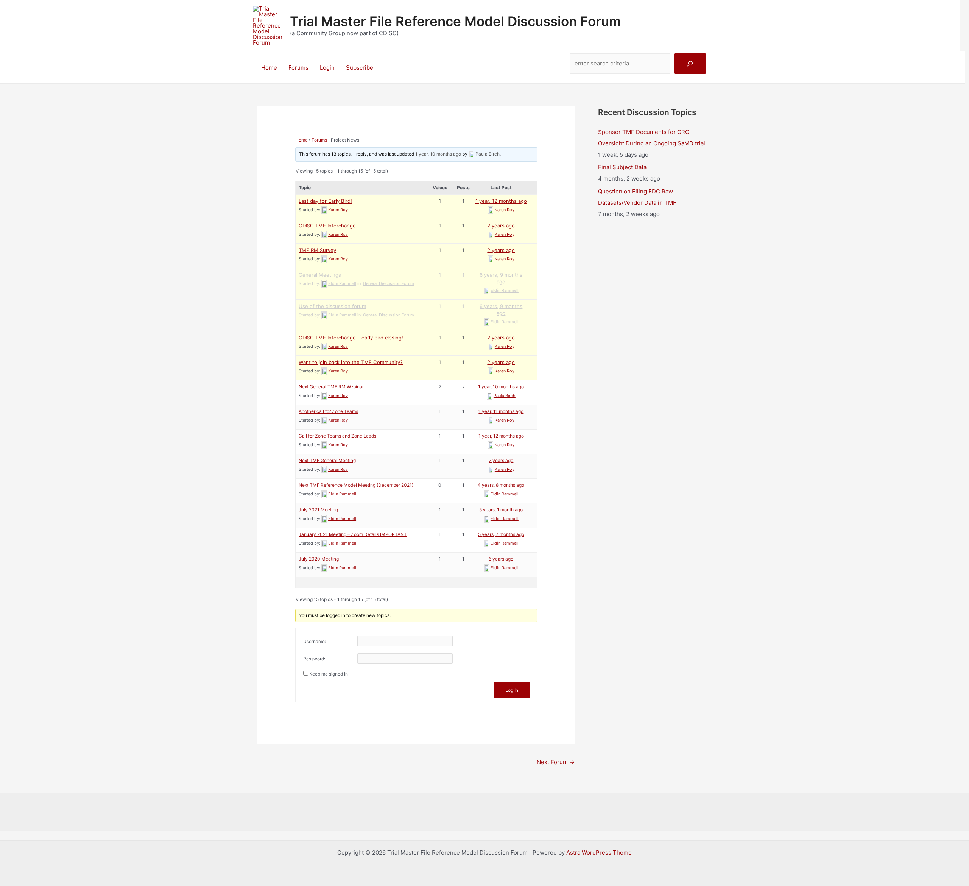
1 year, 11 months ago (500, 411)
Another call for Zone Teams (328, 411)
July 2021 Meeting (318, 509)
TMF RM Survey (317, 250)
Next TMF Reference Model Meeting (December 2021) (356, 485)
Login (327, 67)
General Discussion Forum (388, 283)
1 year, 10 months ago (438, 154)
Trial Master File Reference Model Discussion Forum (455, 21)
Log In (511, 690)
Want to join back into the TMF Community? (351, 362)
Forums (298, 67)
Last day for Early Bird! (325, 201)
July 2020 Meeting (319, 559)
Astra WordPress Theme (599, 852)
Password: (314, 659)
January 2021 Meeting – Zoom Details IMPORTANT (353, 534)
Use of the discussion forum (332, 306)
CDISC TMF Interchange (327, 226)
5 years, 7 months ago (501, 534)
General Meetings (320, 275)
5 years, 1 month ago (501, 509)
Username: (314, 641)
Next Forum (556, 762)
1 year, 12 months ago (501, 201)
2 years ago (501, 226)
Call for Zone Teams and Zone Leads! (338, 436)
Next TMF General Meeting (327, 460)
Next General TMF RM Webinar (331, 386)
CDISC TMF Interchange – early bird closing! (351, 338)
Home (269, 67)
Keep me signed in (328, 674)
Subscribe (359, 67)
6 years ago (501, 559)
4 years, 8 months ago (501, 485)
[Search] (690, 63)
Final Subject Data (622, 167)
